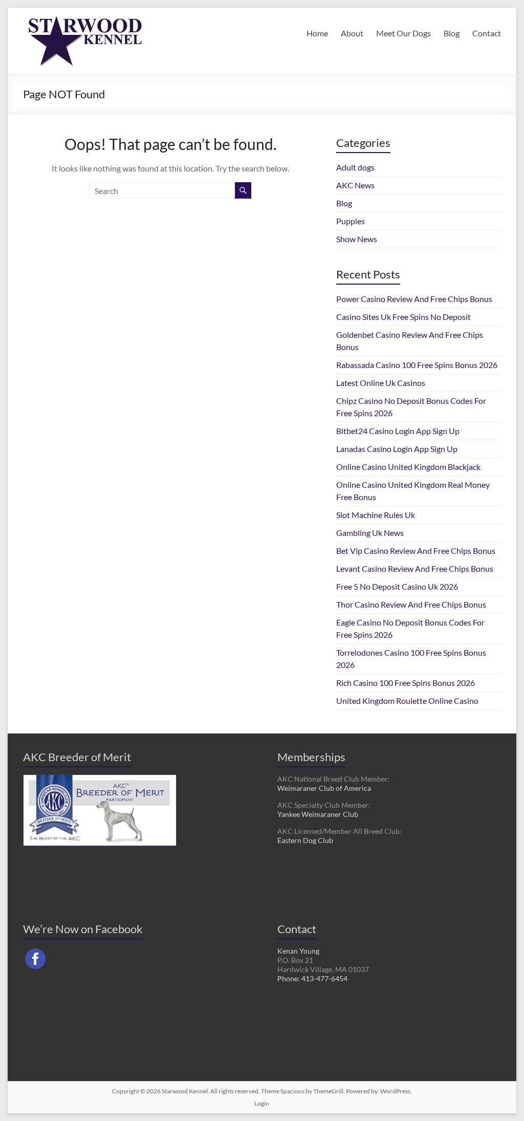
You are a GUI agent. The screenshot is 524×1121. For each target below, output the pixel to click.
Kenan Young (298, 950)
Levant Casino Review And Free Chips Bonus (414, 568)
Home (317, 33)
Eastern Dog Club (305, 840)
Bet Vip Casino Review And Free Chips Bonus (415, 550)
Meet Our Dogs (403, 33)
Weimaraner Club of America (324, 788)
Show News (356, 239)
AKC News (355, 185)
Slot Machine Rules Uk (375, 515)
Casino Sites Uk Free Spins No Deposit (403, 316)
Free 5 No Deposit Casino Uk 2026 (397, 586)
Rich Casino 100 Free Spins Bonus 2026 (405, 682)
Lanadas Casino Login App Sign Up (396, 449)
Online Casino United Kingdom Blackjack (408, 466)
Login (261, 1103)
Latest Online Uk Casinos (380, 382)
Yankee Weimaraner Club (317, 814)
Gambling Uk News (370, 532)
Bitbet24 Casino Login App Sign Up (398, 431)
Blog (452, 33)
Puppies (350, 221)
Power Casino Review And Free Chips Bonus (414, 299)
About (352, 33)
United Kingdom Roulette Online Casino (407, 700)
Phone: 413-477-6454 (312, 978)
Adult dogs (355, 167)
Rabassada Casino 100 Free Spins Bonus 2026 (416, 365)
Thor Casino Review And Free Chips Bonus (411, 604)
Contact (486, 33)
